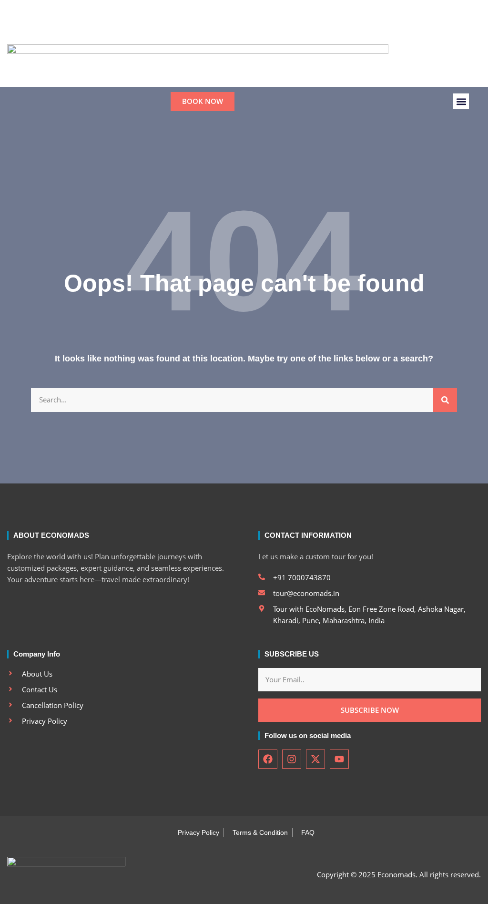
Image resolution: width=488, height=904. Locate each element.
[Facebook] (221, 27)
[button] (301, 26)
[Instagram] (237, 27)
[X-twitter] (253, 27)
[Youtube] (270, 27)
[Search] (445, 400)
